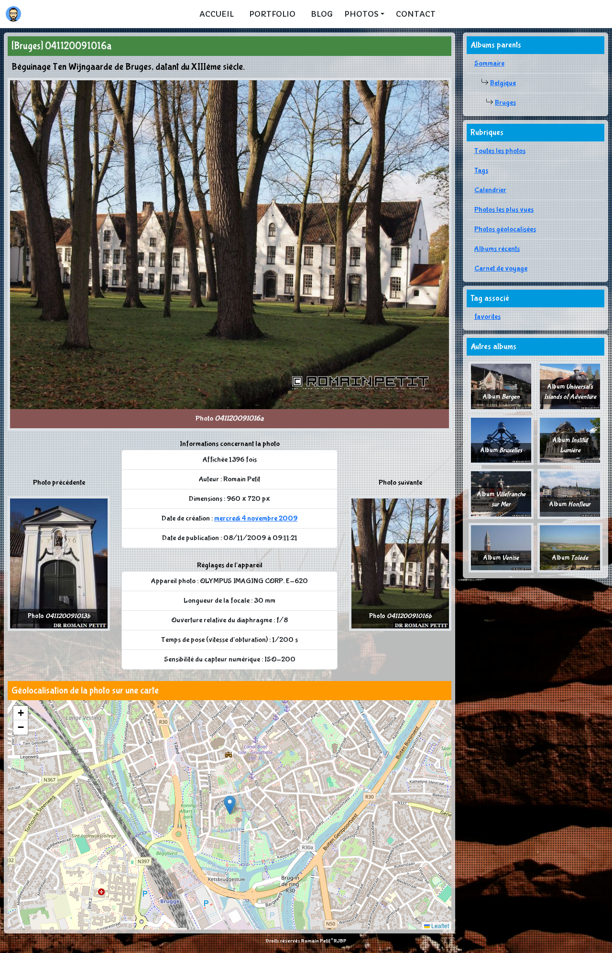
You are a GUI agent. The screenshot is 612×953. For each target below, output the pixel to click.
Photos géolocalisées (505, 229)
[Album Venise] (501, 547)
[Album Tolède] (569, 547)
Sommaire (489, 63)
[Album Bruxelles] (501, 439)
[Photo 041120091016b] (400, 563)
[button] (230, 805)
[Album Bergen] (501, 385)
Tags (481, 170)
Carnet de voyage (500, 268)
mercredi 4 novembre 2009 (255, 518)
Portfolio (272, 14)
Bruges (505, 102)
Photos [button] (361, 14)
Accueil (216, 14)
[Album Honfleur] (569, 493)
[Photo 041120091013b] (59, 563)
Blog (322, 14)
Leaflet (439, 925)
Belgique (503, 82)
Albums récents (497, 248)
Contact (416, 14)
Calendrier (490, 190)
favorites (487, 316)
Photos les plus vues (504, 209)
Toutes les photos (499, 150)
